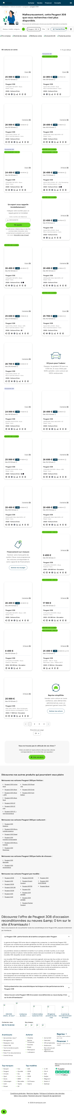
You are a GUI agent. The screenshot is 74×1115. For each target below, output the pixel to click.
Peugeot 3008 (9, 884)
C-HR (46, 1069)
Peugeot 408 (9, 894)
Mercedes (21, 1081)
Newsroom (7, 1050)
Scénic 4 (47, 1081)
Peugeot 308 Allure (11, 789)
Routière (30, 1045)
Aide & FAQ (7, 1045)
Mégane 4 (47, 1079)
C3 (28, 1079)
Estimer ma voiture (56, 711)
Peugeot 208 (9, 881)
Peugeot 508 (9, 897)
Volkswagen (7, 1081)
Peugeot (6, 1071)
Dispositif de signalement (51, 1096)
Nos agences (7, 1040)
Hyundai (20, 1071)
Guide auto (47, 1045)
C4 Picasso (31, 1081)
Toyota (20, 1084)
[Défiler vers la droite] (48, 29)
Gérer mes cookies (20, 1096)
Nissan (5, 1086)
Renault (6, 1069)
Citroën (5, 1074)
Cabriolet (47, 1040)
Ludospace (31, 1052)
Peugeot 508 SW (27, 878)
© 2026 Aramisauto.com (37, 1103)
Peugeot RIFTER (27, 886)
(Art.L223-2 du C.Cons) (21, 235)
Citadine (30, 1038)
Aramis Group (8, 1055)
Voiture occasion (16, 7)
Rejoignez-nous (8, 1043)
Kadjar (46, 1076)
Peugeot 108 (26, 889)
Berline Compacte (30, 1041)
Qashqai (47, 1084)
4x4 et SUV (47, 1038)
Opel (5, 1076)
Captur (29, 1084)
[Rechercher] (23, 29)
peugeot (25, 7)
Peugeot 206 (44, 878)
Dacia (5, 1079)
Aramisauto (5, 7)
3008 (29, 1076)
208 (28, 1069)
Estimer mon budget (18, 567)
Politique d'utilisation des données (52, 1093)
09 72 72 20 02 (8, 1025)
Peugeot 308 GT (10, 803)
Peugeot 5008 (9, 890)
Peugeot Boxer (44, 886)
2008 (29, 1071)
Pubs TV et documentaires (12, 1053)
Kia (19, 1074)
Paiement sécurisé (35, 1096)
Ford (19, 1076)
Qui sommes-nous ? (9, 1038)
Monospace (31, 1050)
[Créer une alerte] (4, 1111)
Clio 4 (46, 1071)
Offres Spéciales (49, 1043)
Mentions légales (32, 1093)
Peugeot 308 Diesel (11, 834)
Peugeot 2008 (9, 878)
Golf (45, 1074)
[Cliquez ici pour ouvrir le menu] (71, 3)
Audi (5, 1084)
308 (28, 1074)
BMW (19, 1079)
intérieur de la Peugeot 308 (44, 961)
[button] (38, 29)
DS (18, 1086)
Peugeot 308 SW (10, 887)
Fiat (19, 1069)
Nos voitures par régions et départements (49, 1049)
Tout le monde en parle (10, 1048)
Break (29, 1047)
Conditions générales (18, 1093)
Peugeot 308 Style (28, 789)
